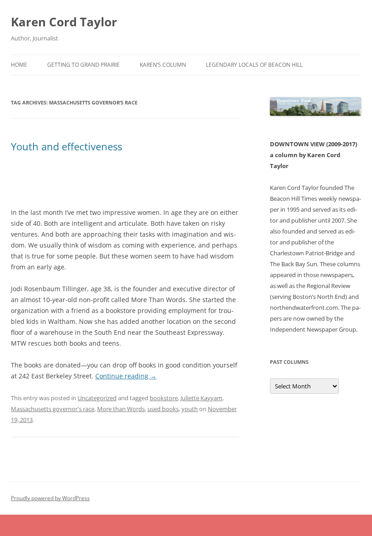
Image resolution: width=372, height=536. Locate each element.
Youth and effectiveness (66, 146)
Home (19, 65)
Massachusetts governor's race (52, 409)
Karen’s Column (163, 65)
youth (189, 409)
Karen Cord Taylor (64, 22)
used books (163, 409)
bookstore (164, 398)
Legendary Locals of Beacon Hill (254, 65)
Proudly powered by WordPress (50, 498)
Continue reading (126, 376)
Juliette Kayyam (201, 398)
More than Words (121, 409)
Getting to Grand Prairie (83, 65)
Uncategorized (97, 398)
